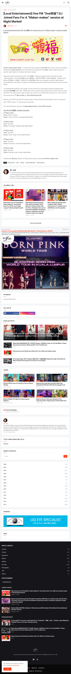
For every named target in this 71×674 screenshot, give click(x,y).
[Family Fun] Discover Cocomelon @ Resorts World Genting (18, 384)
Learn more (16, 665)
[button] (2, 2)
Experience (35, 555)
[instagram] (37, 659)
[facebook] (33, 659)
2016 (35, 495)
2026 (35, 464)
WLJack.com (38, 671)
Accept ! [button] (7, 669)
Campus (35, 549)
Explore (35, 558)
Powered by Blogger (11, 410)
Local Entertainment (30, 162)
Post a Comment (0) (35, 223)
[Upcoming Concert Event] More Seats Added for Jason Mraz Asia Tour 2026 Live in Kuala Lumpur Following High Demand (13, 205)
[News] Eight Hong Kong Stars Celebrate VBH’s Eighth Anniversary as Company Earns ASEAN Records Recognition (57, 205)
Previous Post (6, 229)
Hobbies (35, 561)
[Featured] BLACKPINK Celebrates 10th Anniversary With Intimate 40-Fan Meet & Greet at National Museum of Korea (39, 608)
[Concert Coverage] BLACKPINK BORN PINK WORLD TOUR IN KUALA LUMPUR (27, 231)
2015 (35, 498)
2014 (35, 501)
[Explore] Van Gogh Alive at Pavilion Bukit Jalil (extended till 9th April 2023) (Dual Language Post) (50, 384)
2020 (35, 483)
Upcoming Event (40, 162)
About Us (34, 668)
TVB (35, 570)
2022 (35, 476)
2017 (35, 492)
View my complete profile (9, 432)
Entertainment (12, 10)
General (22, 162)
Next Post (65, 229)
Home (5, 10)
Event (17, 162)
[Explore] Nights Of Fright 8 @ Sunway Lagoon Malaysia (16, 399)
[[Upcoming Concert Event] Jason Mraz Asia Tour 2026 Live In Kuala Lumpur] (7, 353)
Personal (35, 564)
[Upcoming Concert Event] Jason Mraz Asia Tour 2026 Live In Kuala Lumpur (34, 351)
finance (35, 574)
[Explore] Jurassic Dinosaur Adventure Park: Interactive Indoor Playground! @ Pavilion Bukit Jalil (51, 399)
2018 (35, 489)
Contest (35, 552)
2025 (35, 467)
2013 (35, 504)
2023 (35, 473)
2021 (35, 479)
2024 (35, 470)
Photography (35, 567)
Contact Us (41, 668)
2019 (35, 486)
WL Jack (13, 170)
